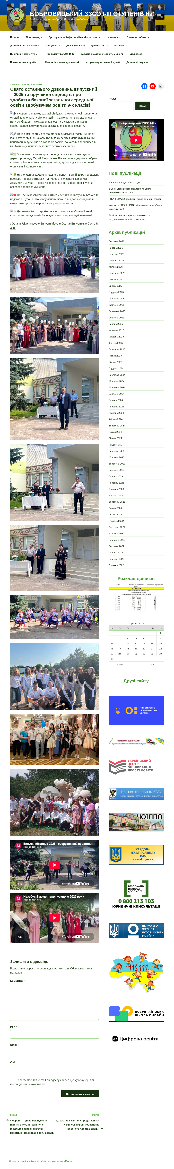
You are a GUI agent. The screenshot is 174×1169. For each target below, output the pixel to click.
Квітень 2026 (116, 266)
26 (136, 653)
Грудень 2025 (116, 292)
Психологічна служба (23, 62)
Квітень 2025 (116, 343)
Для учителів (74, 45)
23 (112, 653)
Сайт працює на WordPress (56, 1161)
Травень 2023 (116, 489)
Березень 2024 (117, 425)
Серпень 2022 (116, 546)
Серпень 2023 (116, 469)
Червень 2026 (116, 254)
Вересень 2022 (117, 539)
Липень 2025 (116, 323)
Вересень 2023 (117, 463)
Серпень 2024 (116, 393)
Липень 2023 (116, 476)
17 (119, 648)
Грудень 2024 (116, 368)
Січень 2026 (115, 285)
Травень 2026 (116, 260)
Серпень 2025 (116, 317)
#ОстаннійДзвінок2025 (24, 223)
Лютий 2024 (115, 431)
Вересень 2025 (117, 311)
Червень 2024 (116, 406)
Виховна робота (136, 37)
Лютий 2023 (115, 508)
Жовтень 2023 (116, 457)
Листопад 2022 (117, 527)
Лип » (153, 664)
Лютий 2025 (115, 355)
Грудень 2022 (116, 520)
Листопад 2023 (117, 450)
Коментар (17, 981)
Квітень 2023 (116, 495)
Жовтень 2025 (116, 304)
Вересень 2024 (117, 387)
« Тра (120, 664)
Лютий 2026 (115, 279)
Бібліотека (135, 53)
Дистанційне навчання (23, 45)
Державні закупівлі (137, 62)
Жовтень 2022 (116, 533)
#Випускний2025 (49, 223)
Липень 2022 (116, 552)
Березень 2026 (117, 273)
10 (119, 643)
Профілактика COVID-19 (60, 53)
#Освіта (65, 223)
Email (14, 1045)
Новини (14, 37)
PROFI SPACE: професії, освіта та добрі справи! (135, 198)
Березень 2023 (117, 501)
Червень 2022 (116, 558)
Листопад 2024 (117, 374)
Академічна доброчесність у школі (102, 53)
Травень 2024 (116, 412)
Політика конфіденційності (24, 1161)
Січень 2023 (115, 514)
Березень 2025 (117, 349)
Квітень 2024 (116, 419)
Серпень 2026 (116, 241)
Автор (38, 84)
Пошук (112, 98)
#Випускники (78, 223)
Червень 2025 (116, 330)
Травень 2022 (116, 565)
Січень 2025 (115, 362)
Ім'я (13, 1027)
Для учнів (51, 45)
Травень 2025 (116, 336)
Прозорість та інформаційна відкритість (73, 37)
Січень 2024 (115, 438)
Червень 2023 (116, 482)
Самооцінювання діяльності (62, 62)
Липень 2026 (116, 247)
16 (112, 648)
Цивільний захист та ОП (24, 53)
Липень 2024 (116, 400)
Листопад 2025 (117, 298)
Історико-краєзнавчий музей (102, 62)
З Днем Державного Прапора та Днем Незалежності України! (130, 190)
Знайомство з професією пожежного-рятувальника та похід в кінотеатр (129, 217)
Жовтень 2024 (116, 381)
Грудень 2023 (116, 444)
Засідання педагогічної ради (124, 182)
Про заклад (33, 37)
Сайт (13, 1062)
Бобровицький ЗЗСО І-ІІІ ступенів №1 (92, 13)
